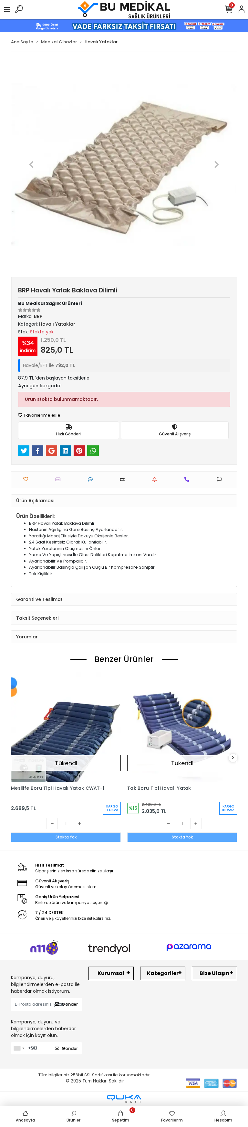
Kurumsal (111, 973)
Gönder (70, 1004)
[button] (31, 164)
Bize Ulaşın (214, 973)
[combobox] (18, 1048)
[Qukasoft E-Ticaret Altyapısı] (124, 1099)
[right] (233, 758)
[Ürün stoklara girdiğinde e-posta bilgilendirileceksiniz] (156, 479)
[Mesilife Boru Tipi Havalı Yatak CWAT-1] (66, 727)
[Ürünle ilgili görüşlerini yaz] (92, 479)
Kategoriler (163, 973)
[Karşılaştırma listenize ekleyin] (123, 479)
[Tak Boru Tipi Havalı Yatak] (182, 727)
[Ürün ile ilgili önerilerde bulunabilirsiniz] (220, 479)
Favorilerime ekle (41, 415)
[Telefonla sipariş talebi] (188, 479)
